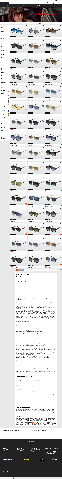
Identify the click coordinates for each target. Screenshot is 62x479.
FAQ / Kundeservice (34, 448)
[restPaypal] (7, 459)
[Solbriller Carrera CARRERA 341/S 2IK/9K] (36, 213)
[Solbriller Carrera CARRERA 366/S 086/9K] (53, 183)
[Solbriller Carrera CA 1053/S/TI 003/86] (36, 229)
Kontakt (4, 450)
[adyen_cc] (3, 459)
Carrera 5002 (18, 356)
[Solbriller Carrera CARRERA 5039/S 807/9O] (53, 152)
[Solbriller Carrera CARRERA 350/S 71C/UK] (18, 107)
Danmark (57, 0)
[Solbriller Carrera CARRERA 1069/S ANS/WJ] (18, 76)
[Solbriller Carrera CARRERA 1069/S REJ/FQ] (36, 91)
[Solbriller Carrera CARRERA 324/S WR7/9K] (53, 213)
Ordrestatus (32, 451)
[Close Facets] (5, 23)
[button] (4, 3)
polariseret (19, 387)
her (55, 453)
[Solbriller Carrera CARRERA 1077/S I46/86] (18, 259)
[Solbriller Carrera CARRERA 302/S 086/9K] (18, 61)
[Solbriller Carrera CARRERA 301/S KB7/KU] (53, 198)
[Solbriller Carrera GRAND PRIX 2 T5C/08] (18, 31)
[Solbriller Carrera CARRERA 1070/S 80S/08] (36, 61)
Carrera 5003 (22, 359)
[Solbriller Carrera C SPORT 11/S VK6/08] (18, 213)
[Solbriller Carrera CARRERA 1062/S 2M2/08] (36, 244)
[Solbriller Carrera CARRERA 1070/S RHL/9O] (36, 76)
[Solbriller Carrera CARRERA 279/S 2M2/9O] (36, 122)
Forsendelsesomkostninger (21, 449)
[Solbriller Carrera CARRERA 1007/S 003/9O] (36, 183)
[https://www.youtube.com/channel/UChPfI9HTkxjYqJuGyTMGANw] (56, 460)
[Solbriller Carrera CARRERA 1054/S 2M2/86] (18, 91)
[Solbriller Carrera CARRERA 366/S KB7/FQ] (18, 152)
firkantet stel (28, 356)
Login (47, 3)
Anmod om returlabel (20, 450)
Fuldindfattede (4, 82)
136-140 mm (4, 46)
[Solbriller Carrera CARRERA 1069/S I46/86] (53, 61)
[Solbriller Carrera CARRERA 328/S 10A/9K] (36, 152)
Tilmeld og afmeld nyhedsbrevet (35, 449)
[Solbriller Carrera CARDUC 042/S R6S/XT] (36, 198)
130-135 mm (4, 45)
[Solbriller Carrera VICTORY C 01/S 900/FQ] (53, 107)
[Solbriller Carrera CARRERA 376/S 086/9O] (18, 229)
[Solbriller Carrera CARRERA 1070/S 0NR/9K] (18, 122)
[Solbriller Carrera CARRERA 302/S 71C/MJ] (18, 183)
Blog (31, 450)
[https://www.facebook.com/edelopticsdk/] (52, 460)
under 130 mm (4, 43)
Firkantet (3, 68)
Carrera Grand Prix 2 (31, 347)
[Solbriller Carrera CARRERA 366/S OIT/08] (53, 137)
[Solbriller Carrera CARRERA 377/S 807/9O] (53, 229)
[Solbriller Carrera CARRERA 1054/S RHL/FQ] (53, 244)
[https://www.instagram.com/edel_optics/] (54, 460)
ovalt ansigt (3, 90)
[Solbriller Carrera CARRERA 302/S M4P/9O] (53, 76)
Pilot (2, 69)
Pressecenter (4, 448)
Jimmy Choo (35, 306)
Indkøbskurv (54, 3)
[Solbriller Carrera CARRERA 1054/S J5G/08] (53, 91)
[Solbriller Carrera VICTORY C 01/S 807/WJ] (18, 168)
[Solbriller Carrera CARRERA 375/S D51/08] (53, 259)
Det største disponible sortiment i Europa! (8, 0)
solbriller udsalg (33, 423)
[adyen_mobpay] (10, 459)
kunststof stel (46, 359)
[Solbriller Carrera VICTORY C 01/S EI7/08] (18, 137)
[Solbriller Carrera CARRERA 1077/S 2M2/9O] (53, 122)
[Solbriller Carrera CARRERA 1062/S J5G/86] (36, 168)
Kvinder (3, 31)
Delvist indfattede (4, 85)
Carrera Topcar (18, 368)
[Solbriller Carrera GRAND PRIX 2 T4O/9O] (53, 46)
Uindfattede (3, 83)
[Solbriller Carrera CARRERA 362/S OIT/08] (18, 244)
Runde (2, 75)
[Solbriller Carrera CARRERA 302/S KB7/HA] (36, 46)
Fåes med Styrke (4, 122)
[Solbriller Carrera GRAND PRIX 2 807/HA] (53, 31)
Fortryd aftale (5, 471)
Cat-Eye (3, 72)
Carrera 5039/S (42, 371)
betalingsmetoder (47, 412)
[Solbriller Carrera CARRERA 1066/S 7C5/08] (36, 107)
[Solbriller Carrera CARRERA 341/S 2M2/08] (53, 168)
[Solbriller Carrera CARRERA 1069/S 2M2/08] (36, 31)
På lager (3, 57)
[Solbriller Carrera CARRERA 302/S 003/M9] (18, 46)
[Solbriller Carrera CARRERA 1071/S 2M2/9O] (36, 259)
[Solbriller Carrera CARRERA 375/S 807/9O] (18, 198)
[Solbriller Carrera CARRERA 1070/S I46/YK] (36, 137)
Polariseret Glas (4, 123)
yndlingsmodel (23, 409)
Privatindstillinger (5, 449)
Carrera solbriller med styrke (41, 410)
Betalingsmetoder (19, 448)
